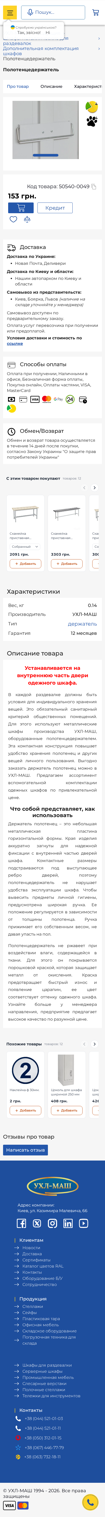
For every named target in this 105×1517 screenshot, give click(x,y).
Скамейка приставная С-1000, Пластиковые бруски (62, 536)
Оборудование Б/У (42, 1278)
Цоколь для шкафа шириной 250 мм (66, 1092)
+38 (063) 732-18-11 (42, 1456)
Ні (48, 32)
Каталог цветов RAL (42, 1266)
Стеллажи (32, 1306)
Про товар (18, 86)
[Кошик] (95, 12)
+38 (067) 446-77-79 (44, 1447)
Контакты (32, 1272)
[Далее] (94, 488)
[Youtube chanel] (83, 1223)
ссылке (15, 343)
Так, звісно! (29, 32)
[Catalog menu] (10, 12)
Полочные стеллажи (43, 1389)
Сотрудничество (39, 1284)
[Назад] (84, 488)
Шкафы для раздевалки (47, 1365)
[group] (52, 533)
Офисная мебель (40, 1324)
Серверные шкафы (42, 1371)
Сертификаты (36, 1260)
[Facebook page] (21, 1223)
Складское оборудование (49, 1331)
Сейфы (29, 1312)
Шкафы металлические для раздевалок (36, 40)
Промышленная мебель (48, 1377)
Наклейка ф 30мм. (25, 1090)
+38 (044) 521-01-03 (44, 1418)
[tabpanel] (45, 130)
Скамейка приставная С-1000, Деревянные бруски (20, 536)
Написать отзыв (25, 1150)
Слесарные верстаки (44, 1383)
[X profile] (37, 1223)
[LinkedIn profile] (68, 1223)
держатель (82, 624)
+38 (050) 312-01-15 (42, 1438)
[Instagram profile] (52, 1223)
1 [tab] (45, 155)
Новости (31, 1247)
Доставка (32, 1253)
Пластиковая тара (41, 1318)
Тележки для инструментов (51, 1395)
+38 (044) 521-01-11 (43, 1428)
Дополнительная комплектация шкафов (41, 51)
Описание (51, 86)
